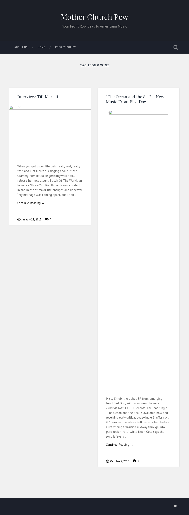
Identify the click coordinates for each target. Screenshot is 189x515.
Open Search (176, 47)
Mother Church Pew (94, 17)
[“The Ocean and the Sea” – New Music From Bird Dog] (138, 249)
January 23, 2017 (31, 219)
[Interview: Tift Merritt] (50, 131)
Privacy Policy (65, 47)
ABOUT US (21, 47)
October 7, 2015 (119, 461)
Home (41, 47)
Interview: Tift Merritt (37, 96)
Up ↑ (177, 506)
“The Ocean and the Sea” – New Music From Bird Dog (135, 99)
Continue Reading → (31, 203)
